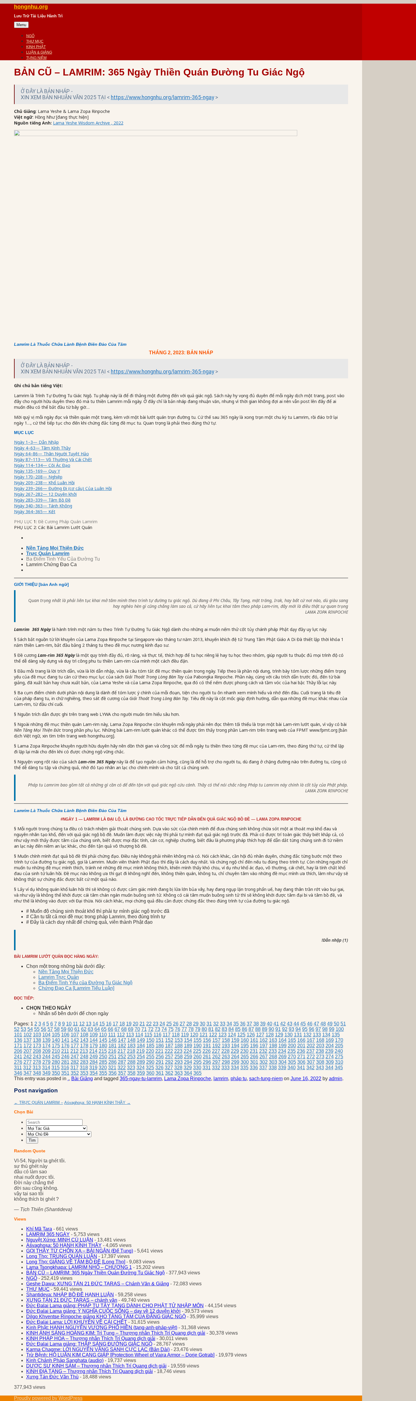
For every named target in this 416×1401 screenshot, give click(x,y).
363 (179, 1073)
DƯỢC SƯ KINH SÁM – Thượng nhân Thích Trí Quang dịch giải (96, 1365)
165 (292, 1040)
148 (131, 1040)
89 (264, 1029)
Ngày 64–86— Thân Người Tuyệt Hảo (51, 454)
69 (130, 1029)
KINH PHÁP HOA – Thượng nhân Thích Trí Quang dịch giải (90, 1338)
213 (84, 1051)
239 (329, 1051)
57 (50, 1029)
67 (117, 1029)
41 (276, 1023)
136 (18, 1040)
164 (282, 1040)
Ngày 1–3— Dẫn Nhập (36, 442)
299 (235, 1062)
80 (204, 1029)
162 (263, 1040)
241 (18, 1056)
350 (56, 1073)
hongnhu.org (31, 7)
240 (339, 1051)
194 (235, 1045)
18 (122, 1023)
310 (339, 1062)
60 (70, 1029)
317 (74, 1067)
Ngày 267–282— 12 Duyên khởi (45, 494)
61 (77, 1029)
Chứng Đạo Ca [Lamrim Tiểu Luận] (76, 988)
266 (254, 1056)
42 (283, 1023)
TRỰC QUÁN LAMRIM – (38, 1102)
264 (235, 1056)
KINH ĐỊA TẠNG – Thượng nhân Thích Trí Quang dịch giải (89, 1371)
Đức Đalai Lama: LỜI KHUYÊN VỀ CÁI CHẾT (76, 1322)
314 (46, 1067)
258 (179, 1056)
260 (197, 1056)
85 (238, 1029)
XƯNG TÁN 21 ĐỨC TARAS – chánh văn (71, 1300)
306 (301, 1062)
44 (296, 1023)
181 (112, 1045)
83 (224, 1029)
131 (298, 1034)
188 (179, 1045)
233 (273, 1051)
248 (84, 1056)
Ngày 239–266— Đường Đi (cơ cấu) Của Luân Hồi (63, 488)
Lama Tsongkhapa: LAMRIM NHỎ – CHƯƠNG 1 (79, 1267)
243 (37, 1056)
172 (27, 1045)
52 (16, 1029)
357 (122, 1073)
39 (263, 1023)
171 (18, 1045)
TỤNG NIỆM (36, 58)
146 (112, 1040)
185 (150, 1045)
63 (90, 1029)
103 (37, 1034)
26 (175, 1023)
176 (65, 1045)
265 (245, 1056)
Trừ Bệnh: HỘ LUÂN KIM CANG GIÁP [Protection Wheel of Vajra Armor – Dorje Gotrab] (120, 1354)
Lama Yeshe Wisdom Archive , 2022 (88, 123)
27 (182, 1023)
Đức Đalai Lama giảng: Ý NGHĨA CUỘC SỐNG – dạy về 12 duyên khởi (103, 1311)
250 (103, 1056)
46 (309, 1023)
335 (244, 1067)
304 (282, 1062)
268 (273, 1056)
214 (93, 1051)
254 (141, 1056)
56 (43, 1029)
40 (269, 1023)
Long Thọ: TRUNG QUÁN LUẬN (61, 1256)
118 (176, 1034)
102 (27, 1034)
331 (207, 1067)
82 (217, 1029)
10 (69, 1023)
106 (65, 1034)
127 (260, 1034)
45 (303, 1023)
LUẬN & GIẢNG (39, 52)
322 (122, 1067)
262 (216, 1056)
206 (18, 1051)
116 (157, 1034)
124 (232, 1034)
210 (56, 1051)
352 (75, 1073)
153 (179, 1040)
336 (254, 1067)
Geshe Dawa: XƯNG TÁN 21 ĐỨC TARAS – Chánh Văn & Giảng (97, 1283)
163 (273, 1040)
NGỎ (30, 36)
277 (27, 1062)
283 (84, 1062)
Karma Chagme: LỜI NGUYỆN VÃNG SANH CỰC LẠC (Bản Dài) (98, 1349)
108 (84, 1034)
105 (56, 1034)
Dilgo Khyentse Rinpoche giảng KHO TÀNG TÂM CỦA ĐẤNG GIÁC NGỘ (106, 1316)
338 (273, 1067)
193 (226, 1045)
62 (83, 1029)
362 (169, 1073)
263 (226, 1056)
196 (254, 1045)
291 (160, 1062)
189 (188, 1045)
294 (188, 1062)
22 (149, 1023)
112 (121, 1034)
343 (320, 1067)
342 (310, 1067)
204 (330, 1045)
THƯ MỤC (35, 41)
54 (30, 1029)
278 (37, 1062)
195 (245, 1045)
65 (104, 1029)
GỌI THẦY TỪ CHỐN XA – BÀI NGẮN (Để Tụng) (79, 1250)
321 (112, 1067)
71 (144, 1029)
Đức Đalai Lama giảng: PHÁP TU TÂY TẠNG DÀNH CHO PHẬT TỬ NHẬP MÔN (115, 1305)
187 (169, 1045)
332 (216, 1067)
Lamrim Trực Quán (58, 977)
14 (95, 1023)
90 (271, 1029)
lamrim (220, 1078)
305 (292, 1062)
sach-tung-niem (266, 1078)
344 (329, 1067)
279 (46, 1062)
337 (263, 1067)
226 (207, 1051)
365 (197, 1073)
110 (103, 1034)
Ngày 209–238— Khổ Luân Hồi (44, 482)
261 (207, 1056)
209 (46, 1051)
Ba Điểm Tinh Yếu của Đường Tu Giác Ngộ (85, 982)
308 (320, 1062)
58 (57, 1029)
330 (197, 1067)
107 (75, 1034)
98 (325, 1029)
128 (270, 1034)
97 (318, 1029)
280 (56, 1062)
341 (301, 1067)
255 (150, 1056)
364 (188, 1073)
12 (82, 1023)
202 (311, 1045)
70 (137, 1029)
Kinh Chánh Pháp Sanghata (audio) (65, 1360)
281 (65, 1062)
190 (197, 1045)
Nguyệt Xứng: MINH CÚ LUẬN (59, 1239)
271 (301, 1056)
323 (131, 1067)
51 (343, 1023)
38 (256, 1023)
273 (320, 1056)
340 (291, 1067)
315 (55, 1067)
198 (273, 1045)
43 (289, 1023)
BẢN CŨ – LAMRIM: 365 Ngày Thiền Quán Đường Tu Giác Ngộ (95, 1272)
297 (216, 1062)
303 (273, 1062)
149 (141, 1040)
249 (94, 1056)
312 (27, 1067)
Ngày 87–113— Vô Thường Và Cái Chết (53, 459)
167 (311, 1040)
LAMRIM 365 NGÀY (48, 1234)
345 (339, 1067)
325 (150, 1067)
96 (311, 1029)
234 (282, 1051)
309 (330, 1062)
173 (37, 1045)
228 (225, 1051)
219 (140, 1051)
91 (278, 1029)
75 (171, 1029)
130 (288, 1034)
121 (203, 1034)
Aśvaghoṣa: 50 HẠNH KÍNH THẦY (97, 1102)
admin (335, 1078)
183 (131, 1045)
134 (326, 1034)
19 (129, 1023)
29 (196, 1023)
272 (311, 1056)
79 (197, 1029)
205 (339, 1045)
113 (130, 1034)
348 (37, 1073)
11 (75, 1023)
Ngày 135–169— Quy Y (37, 471)
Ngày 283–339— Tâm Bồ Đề (42, 500)
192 (216, 1045)
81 (211, 1029)
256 (160, 1056)
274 (330, 1056)
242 (27, 1056)
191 (207, 1045)
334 (235, 1067)
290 (150, 1062)
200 (292, 1045)
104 (46, 1034)
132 (307, 1034)
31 (209, 1023)
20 (135, 1023)
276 (18, 1062)
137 (27, 1040)
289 (141, 1062)
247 (75, 1056)
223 (178, 1051)
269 (282, 1056)
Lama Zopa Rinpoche (187, 1078)
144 (94, 1040)
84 (231, 1029)
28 (189, 1023)
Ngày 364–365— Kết (34, 511)
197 (263, 1045)
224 (188, 1051)
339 (282, 1067)
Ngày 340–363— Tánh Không (43, 506)
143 (84, 1040)
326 (159, 1067)
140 (56, 1040)
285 (103, 1062)
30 (202, 1023)
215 (103, 1051)
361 (160, 1073)
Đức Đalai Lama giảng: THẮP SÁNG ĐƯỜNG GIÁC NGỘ (89, 1344)
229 (235, 1051)
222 (169, 1051)
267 (263, 1056)
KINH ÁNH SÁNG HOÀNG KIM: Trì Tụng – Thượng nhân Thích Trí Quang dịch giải (115, 1333)
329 (188, 1067)
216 (112, 1051)
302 (263, 1062)
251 (112, 1056)
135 (336, 1034)
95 (305, 1029)
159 (235, 1040)
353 (84, 1073)
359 (141, 1073)
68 (124, 1029)
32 (216, 1023)
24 (162, 1023)
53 (23, 1029)
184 (141, 1045)
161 (254, 1040)
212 (74, 1051)
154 (188, 1040)
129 (279, 1034)
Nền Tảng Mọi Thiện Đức (65, 971)
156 (207, 1040)
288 (131, 1062)
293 (179, 1062)
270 (292, 1056)
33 (222, 1023)
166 (301, 1040)
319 (93, 1067)
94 (298, 1029)
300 (245, 1062)
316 (65, 1067)
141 (65, 1040)
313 (37, 1067)
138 (37, 1040)
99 (331, 1029)
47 (316, 1023)
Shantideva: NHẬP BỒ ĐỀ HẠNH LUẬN (70, 1294)
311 (18, 1067)
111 (112, 1034)
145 (103, 1040)
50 (336, 1023)
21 (142, 1023)
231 (254, 1051)
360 (150, 1073)
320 (103, 1067)
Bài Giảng (82, 1078)
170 (339, 1040)
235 (291, 1051)
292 (169, 1062)
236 (301, 1051)
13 (88, 1023)
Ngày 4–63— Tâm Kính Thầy (42, 448)
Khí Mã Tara (39, 1228)
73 (157, 1029)
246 (65, 1056)
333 (225, 1067)
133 (317, 1034)
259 (188, 1056)
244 (46, 1056)
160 (245, 1040)
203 (320, 1045)
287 (122, 1062)
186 (160, 1045)
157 (216, 1040)
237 (310, 1051)
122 (213, 1034)
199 (282, 1045)
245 (56, 1056)
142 (75, 1040)
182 (122, 1045)
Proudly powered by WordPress (48, 1398)
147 (122, 1040)
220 (150, 1051)
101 (18, 1034)
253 (131, 1056)
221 (159, 1051)
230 (244, 1051)
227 (216, 1051)
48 (323, 1023)
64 (97, 1029)
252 (122, 1056)
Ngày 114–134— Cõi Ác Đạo (42, 465)
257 (169, 1056)
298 (226, 1062)
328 (178, 1067)
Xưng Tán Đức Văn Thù (52, 1376)
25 (169, 1023)
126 (251, 1034)
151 (160, 1040)
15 (102, 1023)
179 (94, 1045)
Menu (21, 25)
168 (320, 1040)
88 (258, 1029)
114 (139, 1034)
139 (46, 1040)
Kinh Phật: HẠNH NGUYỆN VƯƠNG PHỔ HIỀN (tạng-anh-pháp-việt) (101, 1327)
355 (103, 1073)
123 (222, 1034)
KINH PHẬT (36, 47)
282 (75, 1062)
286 (112, 1062)
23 (155, 1023)
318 (84, 1067)
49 (330, 1023)
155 (197, 1040)
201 (301, 1045)
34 (229, 1023)
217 (122, 1051)
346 (18, 1073)
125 (241, 1034)
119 (185, 1034)
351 (65, 1073)
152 (169, 1040)
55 (37, 1029)
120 (194, 1034)
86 (244, 1029)
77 (184, 1029)
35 (236, 1023)
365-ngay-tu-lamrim (141, 1078)
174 (46, 1045)
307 (311, 1062)
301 (254, 1062)
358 (131, 1073)
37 (249, 1023)
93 (291, 1029)
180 (103, 1045)
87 (251, 1029)
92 (284, 1029)
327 (169, 1067)
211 (65, 1051)
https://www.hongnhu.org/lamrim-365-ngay (162, 97)
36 (242, 1023)
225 (197, 1051)
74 (164, 1029)
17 (115, 1023)
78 (191, 1029)
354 (94, 1073)
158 (226, 1040)
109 (94, 1034)
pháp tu (239, 1078)
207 (27, 1051)
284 (94, 1062)
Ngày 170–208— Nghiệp (38, 477)
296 (207, 1062)
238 (320, 1051)
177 (75, 1045)
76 (177, 1029)
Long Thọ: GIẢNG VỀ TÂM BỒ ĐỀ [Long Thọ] (75, 1261)
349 (46, 1073)
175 (56, 1045)
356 (112, 1073)
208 (37, 1051)
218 (131, 1051)
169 (330, 1040)
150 (150, 1040)
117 (167, 1034)
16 (108, 1023)
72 (150, 1029)
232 (263, 1051)
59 (63, 1029)
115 (148, 1034)
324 (140, 1067)
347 (27, 1073)
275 (339, 1056)
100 (340, 1029)
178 (84, 1045)
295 (197, 1062)
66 (110, 1029)
